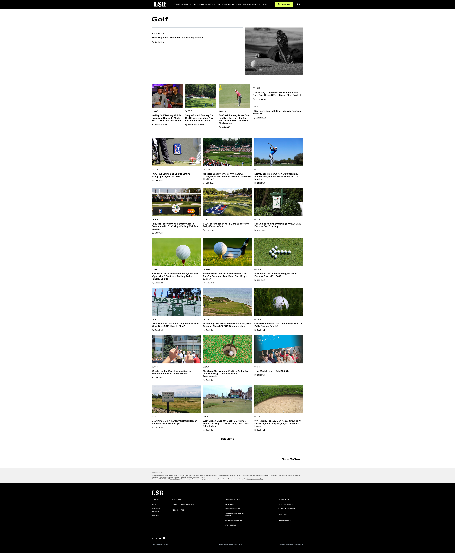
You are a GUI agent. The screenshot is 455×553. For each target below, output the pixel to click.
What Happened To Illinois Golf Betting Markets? (178, 37)
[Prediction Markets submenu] (214, 4)
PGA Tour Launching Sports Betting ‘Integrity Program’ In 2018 (171, 175)
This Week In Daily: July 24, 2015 (271, 371)
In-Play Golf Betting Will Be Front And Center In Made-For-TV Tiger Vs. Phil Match (167, 118)
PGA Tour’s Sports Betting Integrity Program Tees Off (277, 112)
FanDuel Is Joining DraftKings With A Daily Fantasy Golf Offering (277, 225)
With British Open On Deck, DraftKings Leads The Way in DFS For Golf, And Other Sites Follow (226, 423)
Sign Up (285, 4)
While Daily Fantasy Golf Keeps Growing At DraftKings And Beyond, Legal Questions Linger (277, 423)
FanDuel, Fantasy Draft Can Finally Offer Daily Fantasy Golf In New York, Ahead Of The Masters (234, 119)
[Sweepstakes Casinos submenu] (259, 4)
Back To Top (291, 459)
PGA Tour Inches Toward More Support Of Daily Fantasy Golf (226, 225)
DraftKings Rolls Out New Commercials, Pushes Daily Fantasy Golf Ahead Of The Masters (276, 176)
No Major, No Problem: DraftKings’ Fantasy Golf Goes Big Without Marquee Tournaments (226, 373)
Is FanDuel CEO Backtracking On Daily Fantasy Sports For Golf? (275, 275)
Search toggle (298, 4)
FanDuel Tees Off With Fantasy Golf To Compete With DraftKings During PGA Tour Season (175, 226)
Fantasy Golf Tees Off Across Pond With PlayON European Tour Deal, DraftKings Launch (224, 276)
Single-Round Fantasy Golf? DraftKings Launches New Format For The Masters (200, 118)
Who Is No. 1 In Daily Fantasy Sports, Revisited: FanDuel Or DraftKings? (171, 372)
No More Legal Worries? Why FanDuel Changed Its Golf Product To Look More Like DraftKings (227, 176)
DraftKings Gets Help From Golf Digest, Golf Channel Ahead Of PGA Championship (227, 324)
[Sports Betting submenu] (190, 4)
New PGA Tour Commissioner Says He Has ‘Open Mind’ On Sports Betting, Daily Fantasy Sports (175, 276)
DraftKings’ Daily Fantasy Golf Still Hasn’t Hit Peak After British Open (174, 422)
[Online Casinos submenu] (233, 4)
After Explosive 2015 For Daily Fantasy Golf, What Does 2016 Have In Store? (175, 324)
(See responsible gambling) (255, 479)
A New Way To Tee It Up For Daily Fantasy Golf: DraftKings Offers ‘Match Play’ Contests (277, 93)
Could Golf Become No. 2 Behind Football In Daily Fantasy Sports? (278, 324)
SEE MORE (227, 439)
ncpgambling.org (175, 479)
